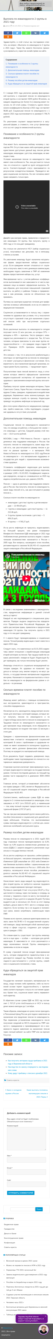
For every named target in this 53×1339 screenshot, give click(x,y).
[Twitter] (17, 33)
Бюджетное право (11, 1224)
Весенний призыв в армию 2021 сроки (21, 1261)
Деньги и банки (10, 1233)
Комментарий (12, 1126)
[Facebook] (8, 33)
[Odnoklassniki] (8, 36)
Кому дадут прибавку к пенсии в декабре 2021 (27, 1073)
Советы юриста (13, 1080)
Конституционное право (13, 1238)
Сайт (9, 1180)
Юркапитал (7, 1328)
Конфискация (9, 1243)
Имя (9, 1156)
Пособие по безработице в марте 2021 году (24, 1282)
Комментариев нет (31, 26)
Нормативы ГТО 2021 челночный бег (21, 1270)
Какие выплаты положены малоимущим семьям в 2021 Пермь (37, 1093)
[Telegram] (44, 33)
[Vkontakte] (35, 33)
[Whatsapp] (26, 33)
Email (9, 1168)
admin (7, 26)
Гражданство (9, 1229)
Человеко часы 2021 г (15, 1302)
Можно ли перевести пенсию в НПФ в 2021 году (25, 1265)
